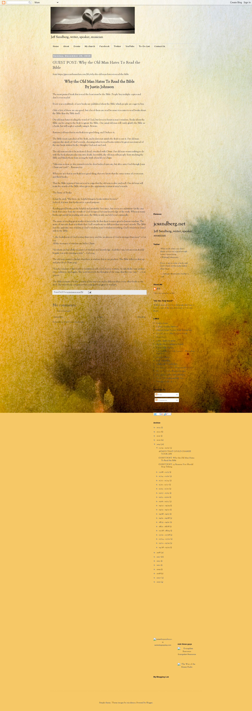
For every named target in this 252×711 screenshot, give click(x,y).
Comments (162, 400)
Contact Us (159, 46)
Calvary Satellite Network (167, 326)
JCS (158, 288)
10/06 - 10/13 (164, 501)
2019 (159, 444)
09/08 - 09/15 (164, 514)
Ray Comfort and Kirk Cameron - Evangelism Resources (175, 352)
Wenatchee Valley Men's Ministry (170, 374)
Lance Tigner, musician (166, 340)
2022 (159, 431)
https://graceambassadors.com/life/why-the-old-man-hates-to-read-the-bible (93, 74)
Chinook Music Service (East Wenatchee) (174, 330)
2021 (159, 436)
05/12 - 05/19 (164, 543)
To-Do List (144, 46)
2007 (159, 577)
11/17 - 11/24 (164, 480)
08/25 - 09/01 (164, 522)
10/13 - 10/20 (164, 497)
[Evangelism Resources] (187, 651)
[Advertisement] (179, 76)
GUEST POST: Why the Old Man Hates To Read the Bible (176, 459)
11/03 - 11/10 (164, 488)
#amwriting (171, 254)
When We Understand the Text (170, 378)
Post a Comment (64, 311)
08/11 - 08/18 (164, 526)
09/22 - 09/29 (164, 505)
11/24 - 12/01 (164, 476)
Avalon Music (162, 323)
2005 (159, 582)
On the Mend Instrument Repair (169, 344)
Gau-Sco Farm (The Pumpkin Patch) (171, 333)
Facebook (104, 46)
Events (77, 46)
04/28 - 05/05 (164, 547)
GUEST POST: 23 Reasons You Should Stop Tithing (176, 465)
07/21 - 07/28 (164, 535)
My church (90, 46)
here (190, 305)
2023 (159, 427)
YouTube (129, 46)
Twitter (117, 46)
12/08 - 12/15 (164, 472)
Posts (159, 394)
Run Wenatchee (163, 360)
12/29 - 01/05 (164, 448)
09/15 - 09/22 (164, 509)
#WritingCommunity (169, 257)
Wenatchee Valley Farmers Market (171, 371)
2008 (159, 573)
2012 (159, 565)
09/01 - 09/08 (164, 518)
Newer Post (58, 317)
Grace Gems (161, 337)
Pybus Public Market (164, 347)
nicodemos (131, 702)
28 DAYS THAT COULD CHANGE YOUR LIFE (175, 452)
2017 (159, 556)
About (66, 46)
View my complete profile (164, 293)
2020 (159, 440)
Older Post (141, 317)
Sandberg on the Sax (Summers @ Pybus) (173, 367)
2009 (159, 569)
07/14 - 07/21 (164, 539)
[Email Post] (89, 292)
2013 (159, 561)
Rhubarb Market (163, 357)
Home (56, 46)
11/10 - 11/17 (164, 484)
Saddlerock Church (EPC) (167, 364)
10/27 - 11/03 (164, 493)
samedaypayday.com (162, 645)
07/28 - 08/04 (164, 530)
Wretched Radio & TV (166, 381)
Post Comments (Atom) (73, 322)
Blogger (149, 702)
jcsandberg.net (169, 224)
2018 (159, 552)
